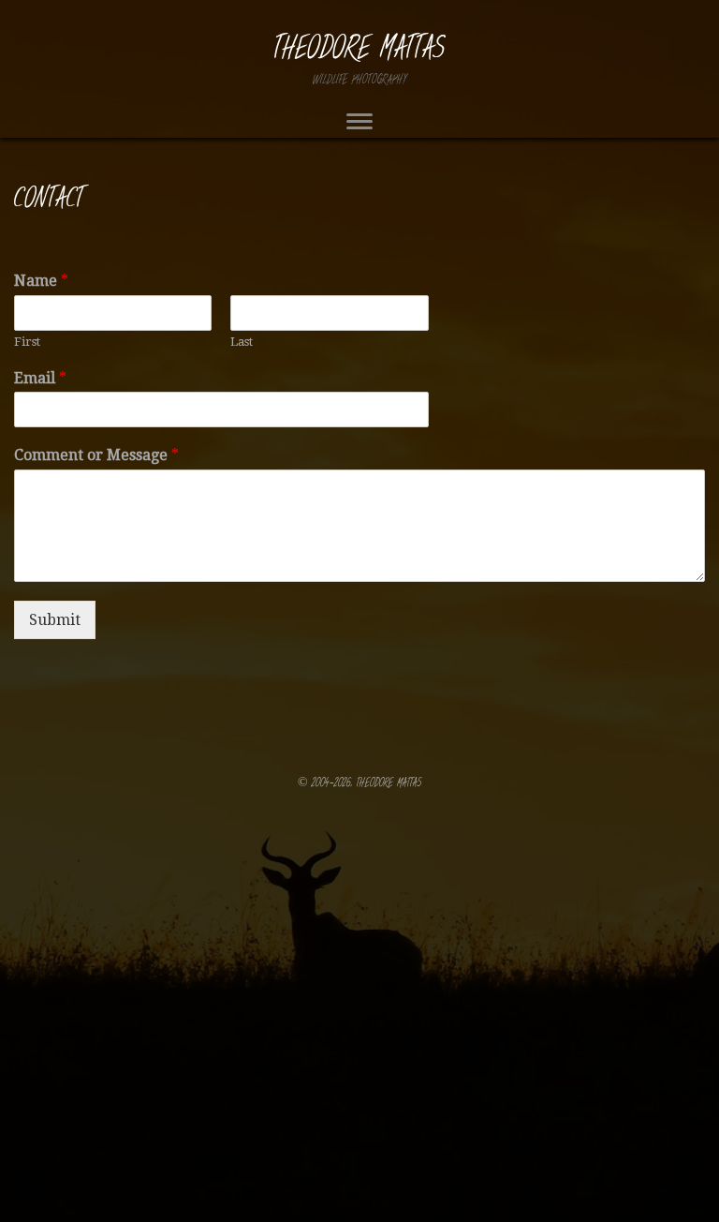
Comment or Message (96, 455)
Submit (55, 620)
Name (41, 281)
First (27, 342)
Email (40, 378)
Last (241, 342)
